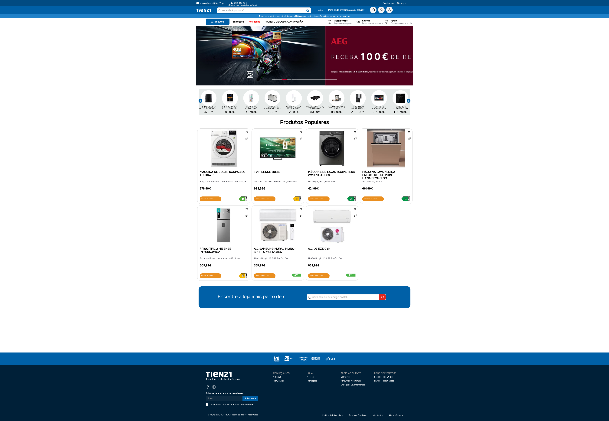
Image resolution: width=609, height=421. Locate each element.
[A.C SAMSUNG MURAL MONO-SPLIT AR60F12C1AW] (278, 226)
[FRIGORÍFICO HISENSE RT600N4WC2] (224, 226)
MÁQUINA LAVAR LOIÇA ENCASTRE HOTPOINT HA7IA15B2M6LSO (378, 175)
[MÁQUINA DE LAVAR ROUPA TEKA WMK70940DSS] (332, 149)
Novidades (254, 21)
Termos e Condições (358, 415)
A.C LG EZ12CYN (319, 249)
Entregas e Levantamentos (353, 384)
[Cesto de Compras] (373, 10)
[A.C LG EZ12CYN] (332, 226)
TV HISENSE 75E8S (267, 172)
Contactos (388, 3)
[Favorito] (247, 132)
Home (320, 10)
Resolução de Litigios (383, 377)
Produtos (218, 21)
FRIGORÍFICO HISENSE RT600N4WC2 (215, 250)
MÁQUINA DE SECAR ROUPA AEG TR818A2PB (222, 173)
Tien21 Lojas (278, 381)
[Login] (389, 10)
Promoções (238, 21)
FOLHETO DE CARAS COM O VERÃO (284, 21)
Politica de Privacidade (242, 404)
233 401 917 (240, 3)
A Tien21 (277, 377)
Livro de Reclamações (384, 381)
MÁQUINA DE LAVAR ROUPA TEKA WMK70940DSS (331, 173)
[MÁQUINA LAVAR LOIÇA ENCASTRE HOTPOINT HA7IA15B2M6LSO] (386, 149)
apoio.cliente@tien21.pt (212, 3)
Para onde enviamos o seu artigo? (346, 10)
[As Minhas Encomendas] (381, 10)
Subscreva (250, 398)
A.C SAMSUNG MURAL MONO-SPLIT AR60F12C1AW (275, 250)
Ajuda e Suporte (396, 415)
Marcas (310, 377)
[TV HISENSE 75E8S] (278, 149)
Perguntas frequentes (351, 381)
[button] (200, 100)
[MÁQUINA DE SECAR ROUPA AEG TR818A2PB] (224, 149)
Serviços (401, 3)
